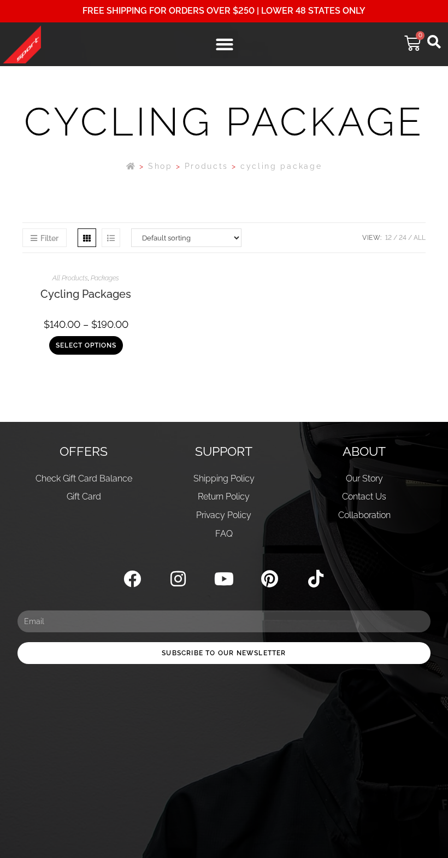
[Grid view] (87, 237)
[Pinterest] (270, 579)
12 (388, 238)
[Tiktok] (315, 579)
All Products (70, 278)
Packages (105, 278)
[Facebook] (132, 579)
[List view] (111, 237)
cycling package (281, 166)
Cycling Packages (85, 294)
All (420, 238)
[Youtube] (224, 579)
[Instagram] (178, 579)
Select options (86, 345)
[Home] (131, 166)
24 (402, 238)
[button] (224, 44)
